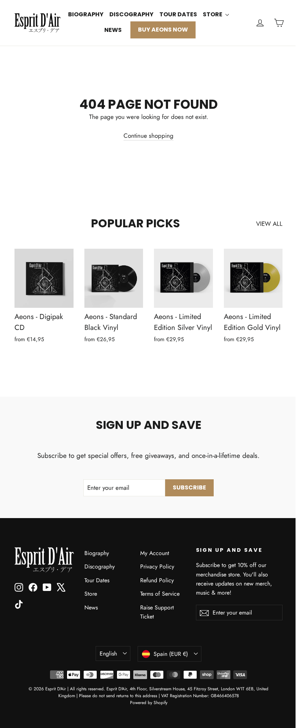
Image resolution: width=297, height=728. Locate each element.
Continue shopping (148, 135)
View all (269, 223)
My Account (154, 553)
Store (213, 14)
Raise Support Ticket (157, 612)
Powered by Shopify (148, 702)
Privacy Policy (157, 566)
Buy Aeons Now (163, 29)
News (113, 30)
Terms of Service (160, 594)
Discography (131, 14)
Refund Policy (157, 580)
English (108, 653)
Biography (86, 14)
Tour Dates (178, 14)
